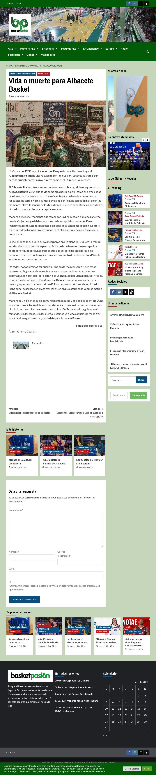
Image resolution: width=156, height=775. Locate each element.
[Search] (148, 51)
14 (132, 708)
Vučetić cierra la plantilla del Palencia (54, 461)
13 (125, 708)
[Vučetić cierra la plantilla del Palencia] (115, 217)
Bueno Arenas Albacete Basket (22, 74)
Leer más (113, 166)
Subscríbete (138, 395)
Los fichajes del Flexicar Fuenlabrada (89, 461)
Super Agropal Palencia (53, 451)
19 (119, 715)
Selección (14, 54)
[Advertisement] (56, 378)
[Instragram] (135, 3)
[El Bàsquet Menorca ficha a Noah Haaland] (115, 251)
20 (125, 715)
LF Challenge (91, 48)
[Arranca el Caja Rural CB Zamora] (115, 200)
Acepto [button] (147, 769)
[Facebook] (129, 3)
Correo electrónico (64, 553)
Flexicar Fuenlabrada (86, 447)
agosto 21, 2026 (16, 467)
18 (113, 715)
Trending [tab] (115, 188)
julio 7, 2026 (117, 143)
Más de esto (48, 54)
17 (106, 715)
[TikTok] (146, 3)
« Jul (105, 734)
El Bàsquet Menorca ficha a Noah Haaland (135, 255)
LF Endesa (48, 48)
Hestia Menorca (131, 247)
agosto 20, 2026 (104, 646)
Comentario (16, 509)
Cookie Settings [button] (132, 769)
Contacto (11, 752)
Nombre (14, 551)
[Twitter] (141, 3)
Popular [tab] (131, 178)
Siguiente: (80, 412)
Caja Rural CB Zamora (19, 447)
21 (132, 715)
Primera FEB (27, 48)
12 (119, 708)
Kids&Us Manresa (136, 264)
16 (145, 708)
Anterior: (29, 410)
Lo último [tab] (116, 178)
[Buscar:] (123, 379)
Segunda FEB (68, 48)
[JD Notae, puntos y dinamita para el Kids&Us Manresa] (115, 268)
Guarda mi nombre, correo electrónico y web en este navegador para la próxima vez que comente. (54, 587)
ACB (11, 48)
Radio (124, 48)
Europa (109, 48)
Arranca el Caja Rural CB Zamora (20, 461)
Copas (30, 54)
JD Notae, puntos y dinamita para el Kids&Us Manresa (134, 270)
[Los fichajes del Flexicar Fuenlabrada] (115, 234)
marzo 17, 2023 (17, 96)
